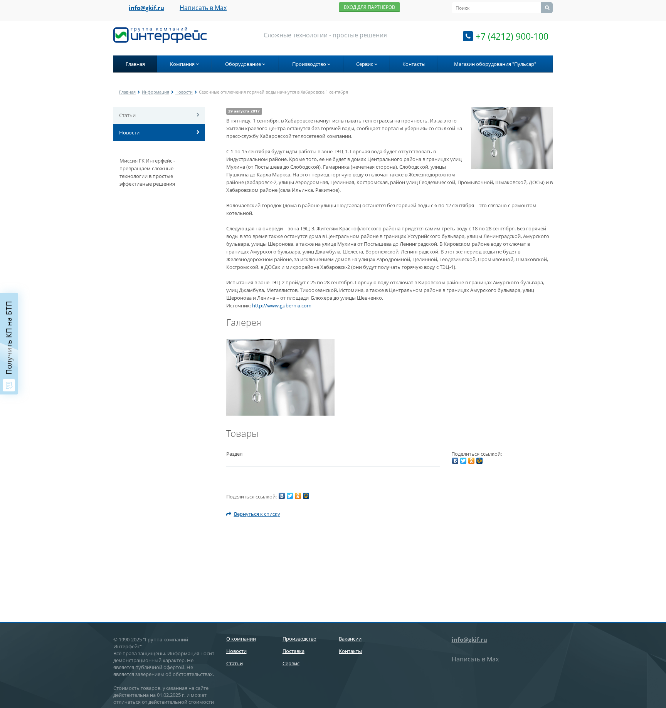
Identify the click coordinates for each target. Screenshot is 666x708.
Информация (155, 92)
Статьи (127, 115)
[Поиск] (547, 7)
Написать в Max (203, 7)
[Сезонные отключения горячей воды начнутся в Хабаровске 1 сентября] (512, 110)
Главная (135, 63)
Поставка (293, 651)
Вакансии (350, 638)
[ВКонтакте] (455, 461)
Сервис (365, 63)
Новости (184, 92)
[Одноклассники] (471, 461)
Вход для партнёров (369, 7)
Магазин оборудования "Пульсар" (495, 63)
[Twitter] (463, 461)
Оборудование (243, 63)
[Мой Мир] (479, 461)
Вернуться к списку (257, 513)
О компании (241, 638)
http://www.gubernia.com (281, 305)
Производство (309, 63)
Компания (183, 63)
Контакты (414, 63)
